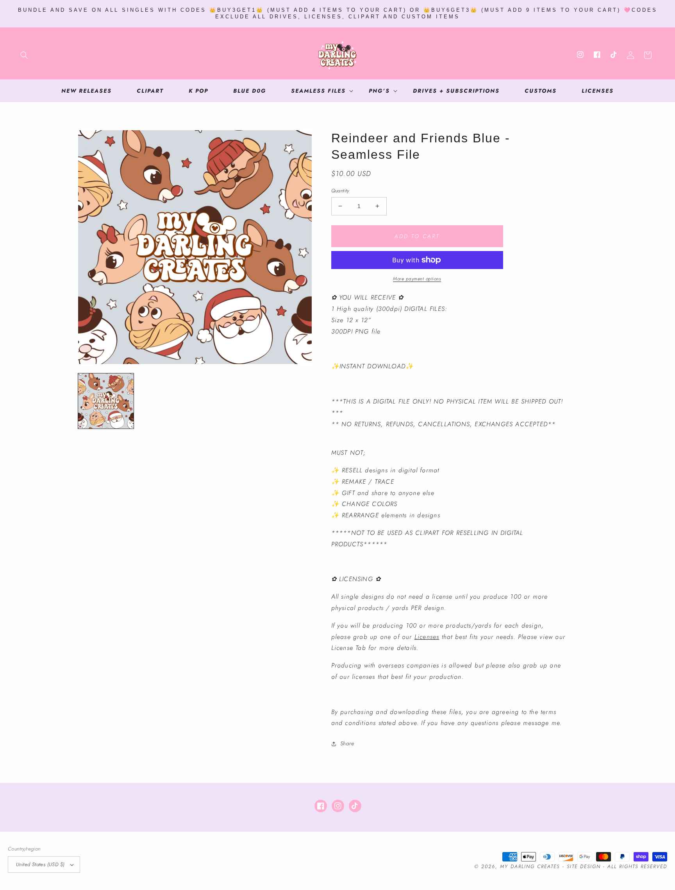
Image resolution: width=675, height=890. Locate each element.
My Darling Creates (530, 866)
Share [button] (347, 743)
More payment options (417, 278)
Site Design (584, 866)
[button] (24, 55)
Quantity (340, 190)
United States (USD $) (40, 864)
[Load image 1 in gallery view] (106, 401)
